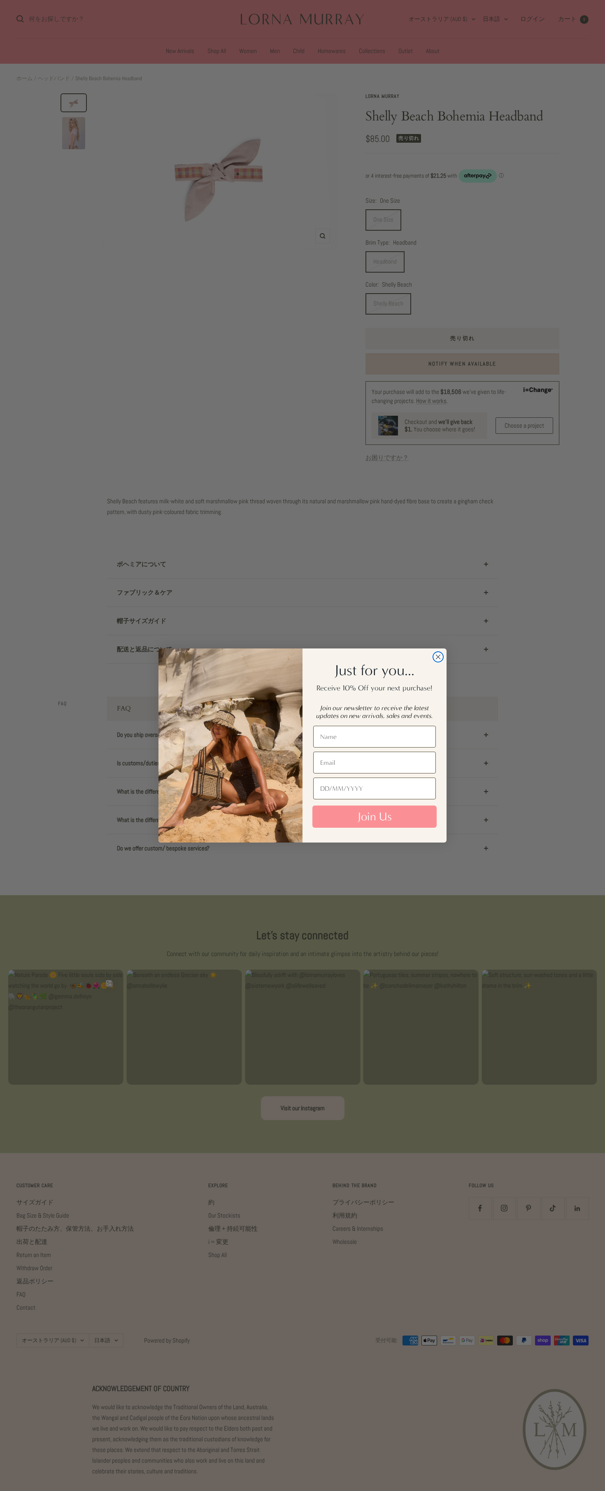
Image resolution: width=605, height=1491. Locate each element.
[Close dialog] (438, 657)
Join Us (375, 816)
